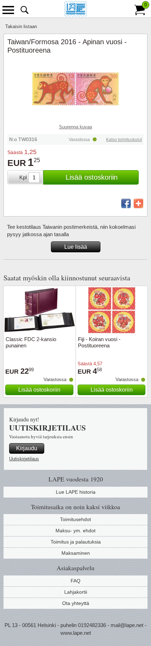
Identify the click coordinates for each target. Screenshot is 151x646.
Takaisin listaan (21, 26)
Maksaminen (75, 553)
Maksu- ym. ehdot (75, 530)
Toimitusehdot (75, 519)
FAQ (75, 581)
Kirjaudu (26, 448)
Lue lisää (75, 247)
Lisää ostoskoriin (92, 177)
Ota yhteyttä (75, 603)
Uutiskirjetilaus (24, 458)
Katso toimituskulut (124, 139)
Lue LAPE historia (76, 492)
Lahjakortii (75, 592)
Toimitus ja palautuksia (76, 542)
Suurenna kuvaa (75, 126)
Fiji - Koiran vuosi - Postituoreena (99, 342)
